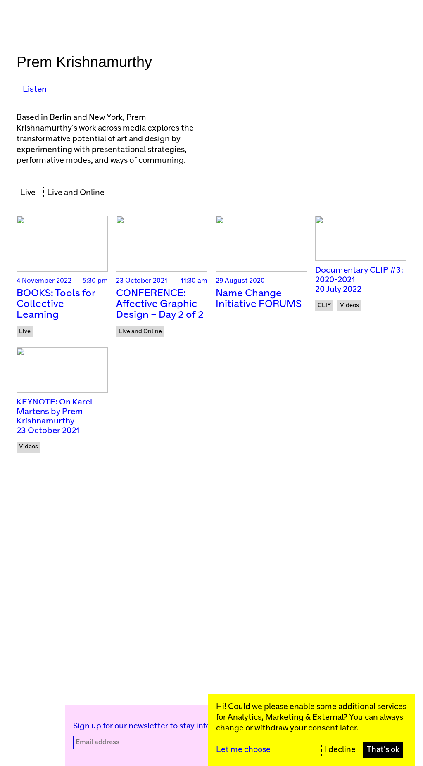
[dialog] (311, 730)
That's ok (383, 750)
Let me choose (243, 750)
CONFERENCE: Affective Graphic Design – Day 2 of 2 (160, 304)
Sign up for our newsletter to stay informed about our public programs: (202, 726)
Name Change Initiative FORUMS (259, 299)
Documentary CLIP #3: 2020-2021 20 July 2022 (359, 279)
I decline (340, 750)
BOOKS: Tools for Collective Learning (56, 304)
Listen (35, 89)
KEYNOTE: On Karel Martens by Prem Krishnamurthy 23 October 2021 (55, 416)
